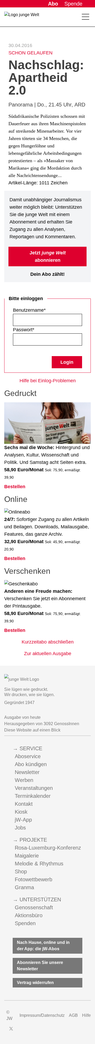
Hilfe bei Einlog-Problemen (48, 380)
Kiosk (21, 812)
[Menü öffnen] (85, 17)
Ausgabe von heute (22, 717)
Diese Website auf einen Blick (32, 730)
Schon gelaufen (30, 52)
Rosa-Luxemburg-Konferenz (48, 848)
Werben (24, 780)
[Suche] (76, 17)
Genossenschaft (34, 907)
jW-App (23, 820)
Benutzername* (29, 310)
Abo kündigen (31, 764)
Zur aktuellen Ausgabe (47, 653)
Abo (53, 4)
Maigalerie (27, 856)
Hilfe (86, 1015)
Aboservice (28, 756)
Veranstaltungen (34, 788)
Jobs (20, 828)
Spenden (25, 923)
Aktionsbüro (28, 915)
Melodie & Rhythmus (39, 863)
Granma (24, 887)
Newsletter (27, 772)
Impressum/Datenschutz (42, 1015)
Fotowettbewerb (33, 879)
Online (15, 499)
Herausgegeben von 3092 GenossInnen (41, 723)
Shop (21, 871)
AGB (73, 1015)
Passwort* (23, 329)
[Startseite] (21, 18)
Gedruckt (20, 393)
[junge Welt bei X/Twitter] (11, 1028)
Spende (73, 4)
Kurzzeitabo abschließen (48, 642)
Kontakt (24, 804)
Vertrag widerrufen (35, 982)
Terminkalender (33, 796)
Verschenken (27, 571)
